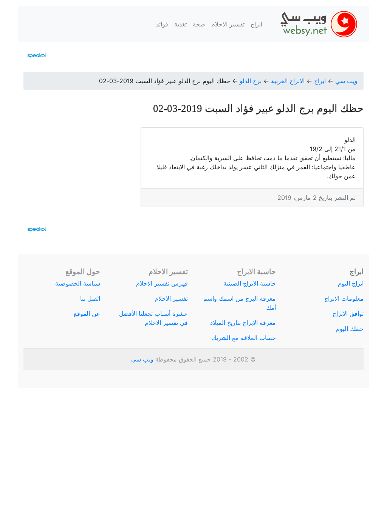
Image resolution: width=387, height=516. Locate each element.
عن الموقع (87, 313)
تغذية (180, 24)
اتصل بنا (90, 298)
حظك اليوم (350, 328)
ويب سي (346, 81)
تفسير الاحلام (228, 24)
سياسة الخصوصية (77, 283)
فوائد (162, 24)
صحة (199, 24)
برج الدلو (251, 81)
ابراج (256, 24)
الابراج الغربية (288, 81)
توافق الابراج (348, 313)
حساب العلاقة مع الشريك (244, 337)
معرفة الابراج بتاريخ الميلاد (243, 322)
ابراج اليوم (351, 283)
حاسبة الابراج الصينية (249, 283)
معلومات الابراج (344, 298)
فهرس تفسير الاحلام (162, 283)
